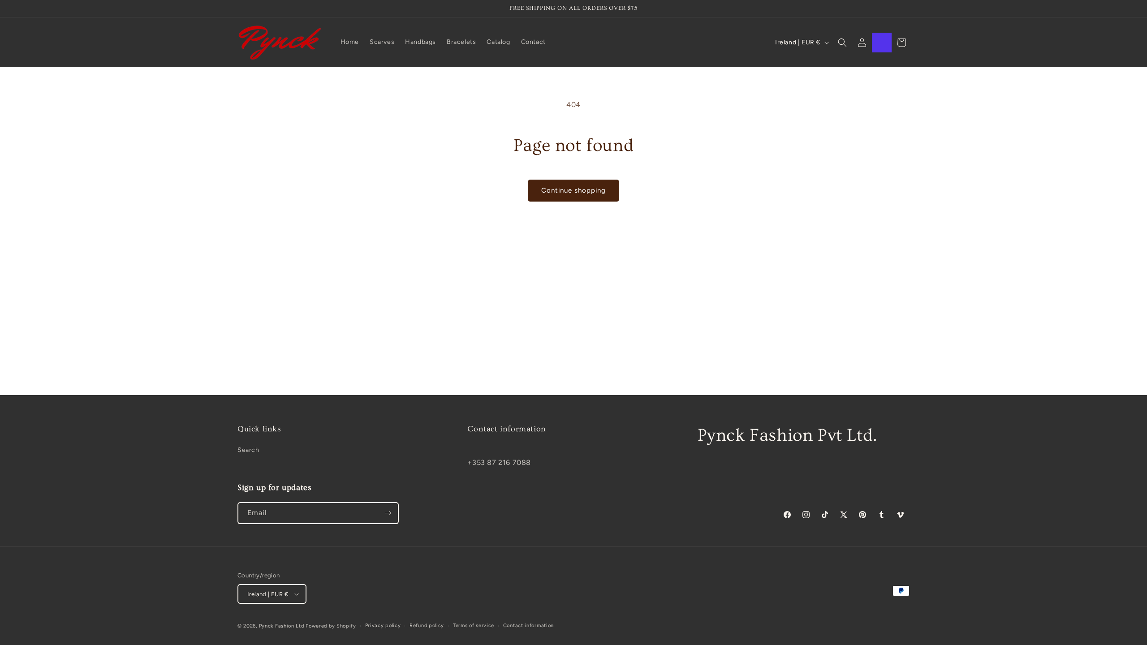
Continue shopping (573, 190)
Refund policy (427, 625)
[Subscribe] (388, 513)
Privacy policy (383, 625)
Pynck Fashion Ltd (281, 626)
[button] (842, 42)
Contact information (528, 625)
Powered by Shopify (331, 626)
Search (248, 450)
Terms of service (473, 625)
